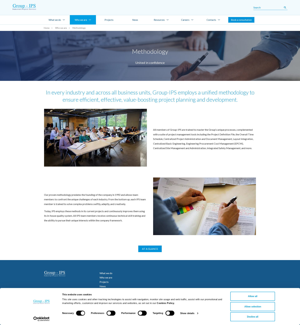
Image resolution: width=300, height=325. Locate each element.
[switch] (111, 313)
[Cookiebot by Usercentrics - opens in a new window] (41, 319)
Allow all (252, 296)
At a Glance (150, 248)
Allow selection (252, 306)
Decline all (252, 316)
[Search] (285, 7)
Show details (187, 313)
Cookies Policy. (166, 303)
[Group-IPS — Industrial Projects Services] (20, 7)
